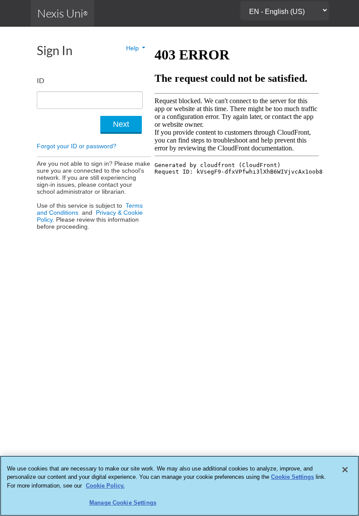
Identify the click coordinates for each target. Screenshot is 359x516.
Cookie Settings (292, 477)
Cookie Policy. (105, 485)
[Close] (345, 469)
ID (40, 80)
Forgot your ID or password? (76, 146)
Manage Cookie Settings (122, 502)
